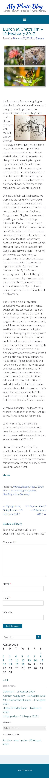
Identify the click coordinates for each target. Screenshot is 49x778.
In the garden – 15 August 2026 (21, 716)
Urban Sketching (21, 494)
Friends (40, 486)
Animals (16, 486)
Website (7, 612)
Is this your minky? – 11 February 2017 (36, 510)
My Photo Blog (24, 6)
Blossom (25, 486)
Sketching (7, 494)
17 (10, 664)
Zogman (40, 38)
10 (10, 660)
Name (7, 583)
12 (23, 660)
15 (41, 660)
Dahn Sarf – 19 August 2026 (19, 691)
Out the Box (28, 770)
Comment (9, 542)
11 (16, 660)
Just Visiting (16, 490)
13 (29, 660)
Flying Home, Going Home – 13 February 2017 (13, 510)
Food (32, 486)
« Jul (5, 679)
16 (4, 664)
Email (7, 597)
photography (29, 490)
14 (35, 660)
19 (23, 664)
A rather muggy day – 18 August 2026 (24, 695)
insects (6, 490)
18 (16, 664)
